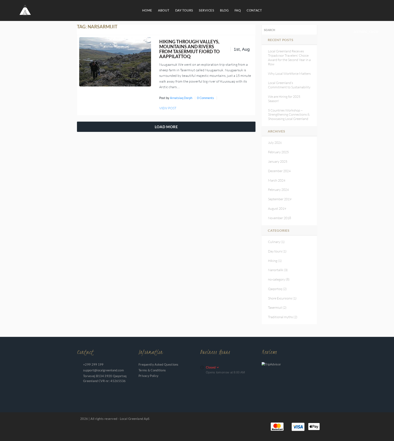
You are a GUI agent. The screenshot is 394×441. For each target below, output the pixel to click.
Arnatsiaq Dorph (181, 98)
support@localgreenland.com (103, 370)
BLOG (224, 10)
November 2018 (279, 218)
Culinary (274, 242)
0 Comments (205, 98)
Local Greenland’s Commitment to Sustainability (289, 85)
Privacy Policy (148, 376)
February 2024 (278, 190)
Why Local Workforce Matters (289, 73)
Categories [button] (279, 230)
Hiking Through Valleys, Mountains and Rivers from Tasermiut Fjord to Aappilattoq (189, 49)
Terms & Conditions (152, 370)
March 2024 (276, 180)
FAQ (238, 10)
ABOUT (164, 10)
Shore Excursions (280, 298)
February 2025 (278, 152)
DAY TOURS (184, 10)
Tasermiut (275, 307)
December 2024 (279, 171)
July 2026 (275, 142)
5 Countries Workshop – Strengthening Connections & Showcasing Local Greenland (289, 114)
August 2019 (277, 208)
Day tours (275, 251)
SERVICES (206, 10)
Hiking (272, 261)
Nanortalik (275, 270)
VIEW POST (167, 108)
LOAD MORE (166, 126)
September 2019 (279, 199)
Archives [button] (276, 131)
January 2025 (277, 161)
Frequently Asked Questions (159, 364)
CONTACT (254, 10)
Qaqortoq (275, 289)
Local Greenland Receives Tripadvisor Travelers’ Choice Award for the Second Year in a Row (289, 57)
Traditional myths (280, 317)
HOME (147, 10)
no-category (276, 279)
